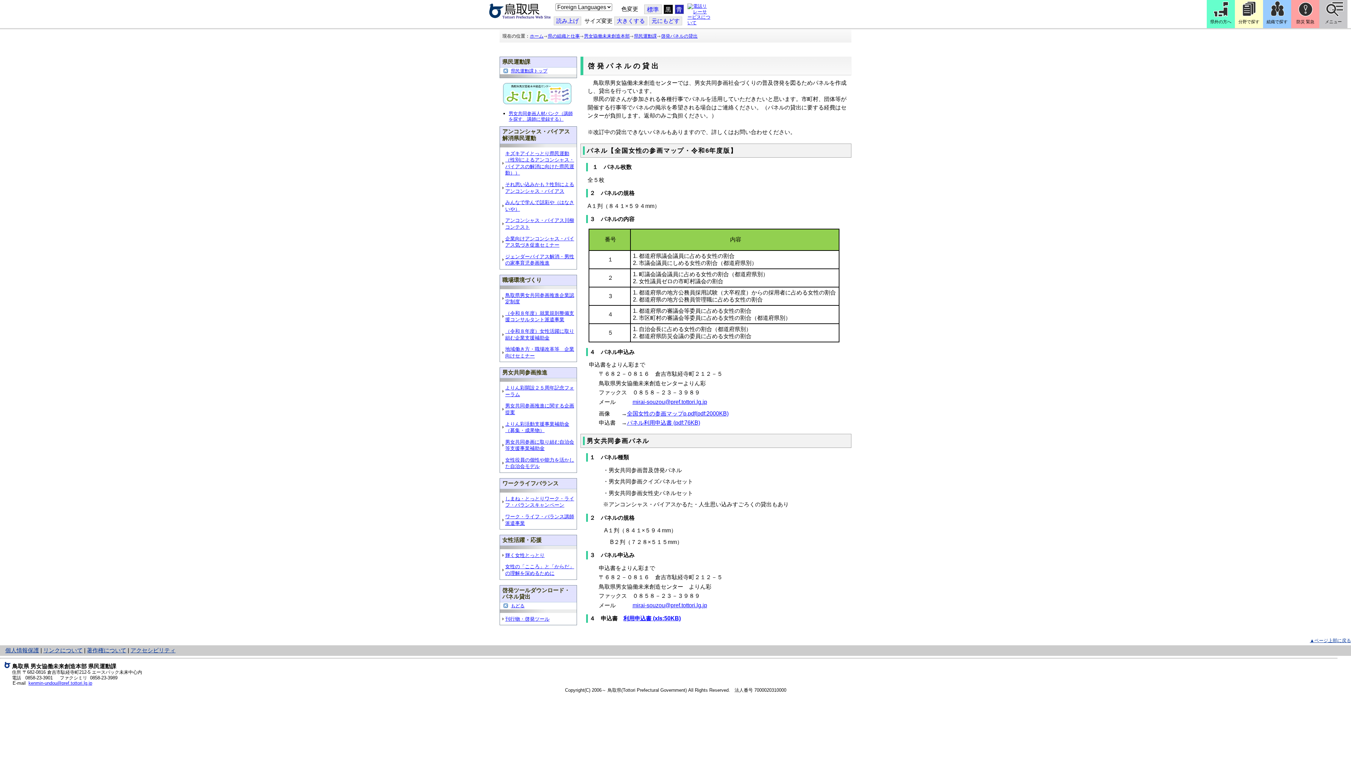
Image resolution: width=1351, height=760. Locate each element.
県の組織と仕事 (564, 36)
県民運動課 (645, 36)
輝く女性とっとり (525, 555)
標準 (653, 9)
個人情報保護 (22, 650)
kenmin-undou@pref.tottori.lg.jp (60, 683)
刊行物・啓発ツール (527, 619)
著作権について (106, 650)
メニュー (1333, 21)
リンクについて (63, 650)
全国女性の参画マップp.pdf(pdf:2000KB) (678, 414)
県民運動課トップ (529, 71)
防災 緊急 (1305, 21)
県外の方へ (1220, 21)
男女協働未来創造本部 (607, 36)
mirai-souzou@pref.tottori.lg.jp (670, 402)
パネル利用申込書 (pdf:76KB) (663, 423)
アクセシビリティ (153, 650)
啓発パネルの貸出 (679, 36)
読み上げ (567, 21)
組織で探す (1277, 21)
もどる (518, 605)
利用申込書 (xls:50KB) (652, 618)
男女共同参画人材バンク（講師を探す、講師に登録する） (541, 116)
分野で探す (1249, 21)
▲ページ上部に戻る (1330, 640)
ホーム (537, 36)
